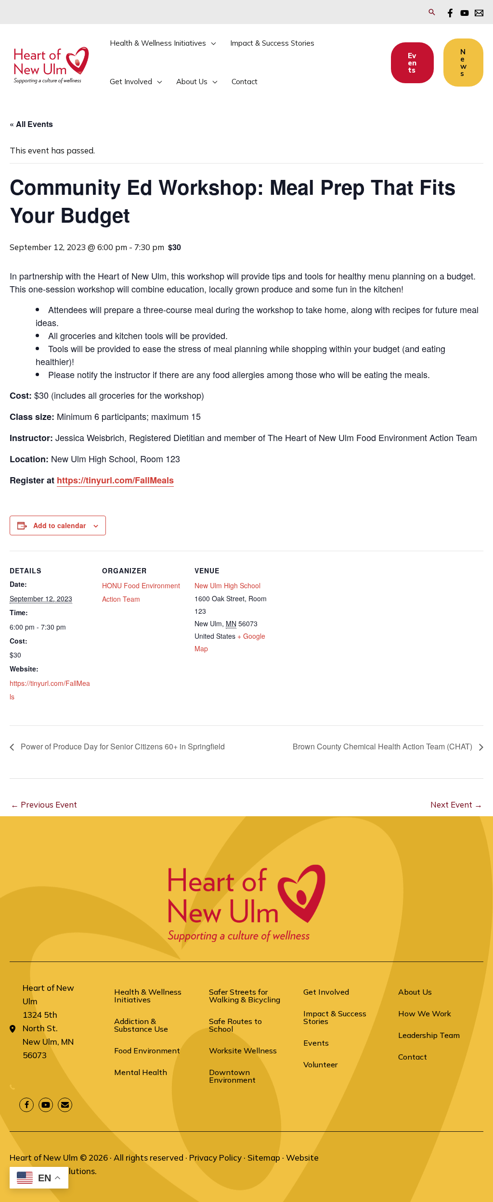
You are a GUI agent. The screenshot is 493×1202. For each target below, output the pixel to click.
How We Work (424, 1013)
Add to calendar (59, 525)
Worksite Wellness (243, 1050)
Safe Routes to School (235, 1025)
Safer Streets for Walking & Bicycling (244, 995)
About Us (415, 992)
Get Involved (326, 992)
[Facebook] (450, 13)
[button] (432, 12)
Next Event (456, 804)
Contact (412, 1057)
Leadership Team (429, 1035)
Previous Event (44, 804)
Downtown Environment (232, 1076)
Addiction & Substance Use (141, 1025)
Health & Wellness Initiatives (148, 995)
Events (316, 1043)
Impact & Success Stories (334, 1017)
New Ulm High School (227, 585)
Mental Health (140, 1072)
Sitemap (263, 1157)
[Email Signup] (479, 13)
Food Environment (147, 1050)
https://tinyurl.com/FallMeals (115, 480)
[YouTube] (464, 13)
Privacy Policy (215, 1157)
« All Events (31, 123)
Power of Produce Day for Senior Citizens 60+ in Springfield (122, 746)
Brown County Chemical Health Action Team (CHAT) (383, 746)
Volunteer (320, 1064)
